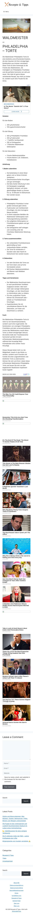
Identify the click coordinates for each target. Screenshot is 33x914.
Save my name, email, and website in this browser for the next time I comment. (17, 779)
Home (16, 893)
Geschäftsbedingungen (17, 890)
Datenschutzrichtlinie (16, 888)
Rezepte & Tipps (8, 855)
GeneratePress (16, 911)
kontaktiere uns (16, 895)
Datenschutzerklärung (16, 885)
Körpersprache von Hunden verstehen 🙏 (16, 841)
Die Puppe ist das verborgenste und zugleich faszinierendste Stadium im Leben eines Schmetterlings (15, 826)
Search (5, 798)
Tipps (4, 858)
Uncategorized (8, 861)
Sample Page (16, 901)
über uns (16, 903)
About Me (16, 883)
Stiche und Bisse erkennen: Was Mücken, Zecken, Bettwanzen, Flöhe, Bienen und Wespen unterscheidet (15, 819)
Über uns (16, 906)
